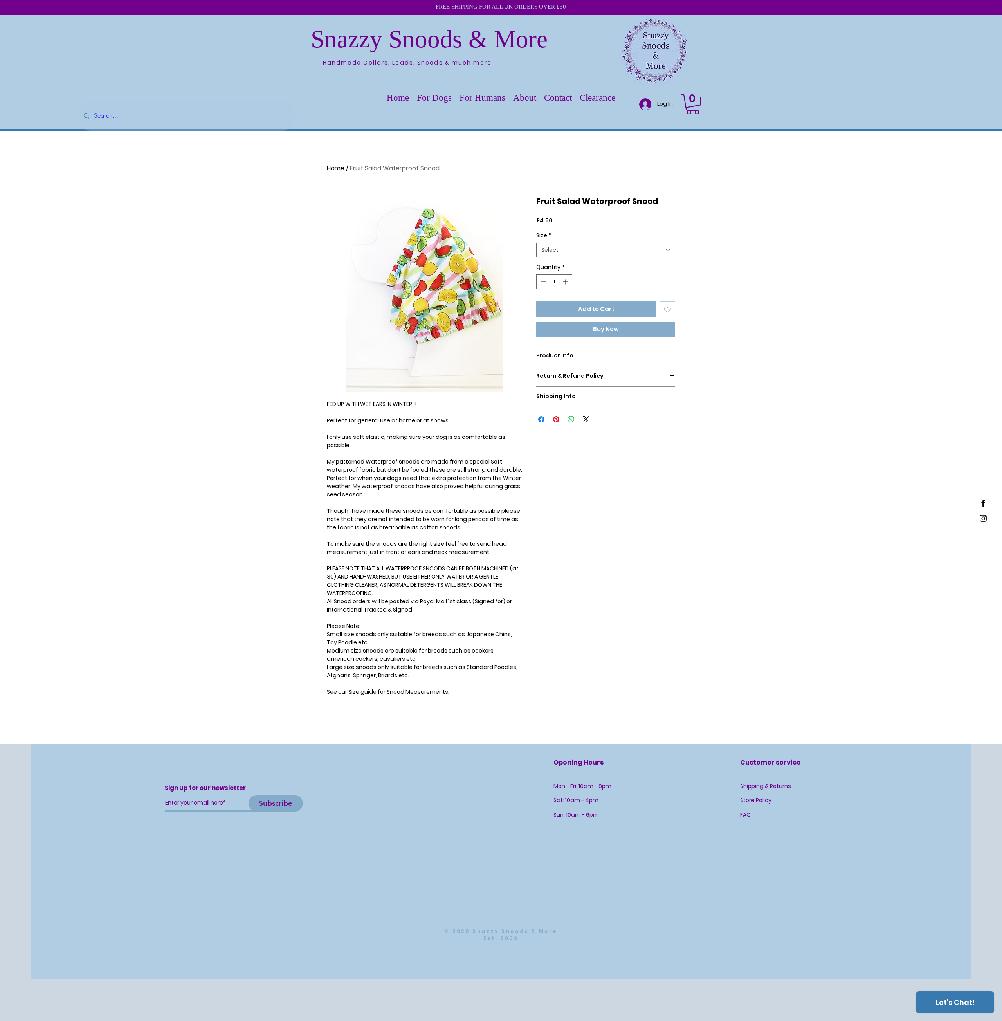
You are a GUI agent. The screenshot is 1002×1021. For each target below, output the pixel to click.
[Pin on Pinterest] (556, 419)
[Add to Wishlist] (668, 309)
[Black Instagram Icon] (983, 518)
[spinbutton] (554, 282)
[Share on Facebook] (541, 419)
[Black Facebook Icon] (983, 503)
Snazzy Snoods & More (429, 39)
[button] (434, 98)
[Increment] (566, 282)
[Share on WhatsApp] (571, 419)
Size (543, 235)
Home (335, 168)
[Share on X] (586, 419)
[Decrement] (542, 282)
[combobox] (605, 250)
